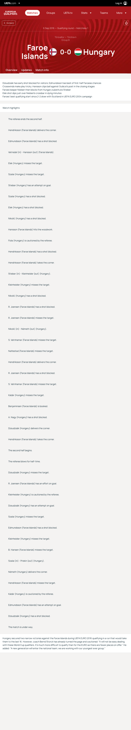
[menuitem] (33, 13)
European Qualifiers (10, 13)
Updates (26, 70)
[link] (32, 13)
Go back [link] (10, 23)
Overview (11, 70)
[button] (86, 13)
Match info (42, 70)
